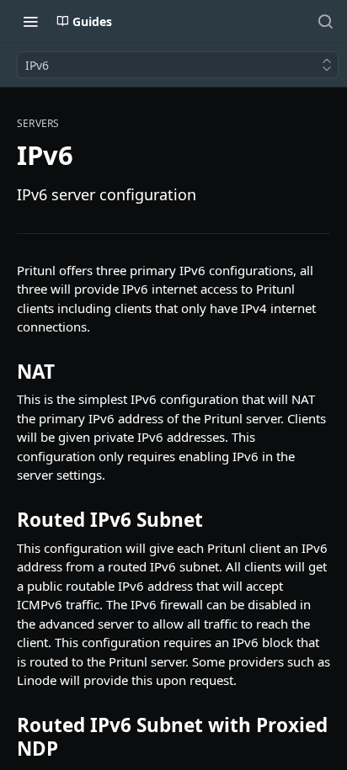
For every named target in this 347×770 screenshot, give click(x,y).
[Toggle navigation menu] (30, 21)
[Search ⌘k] (325, 21)
